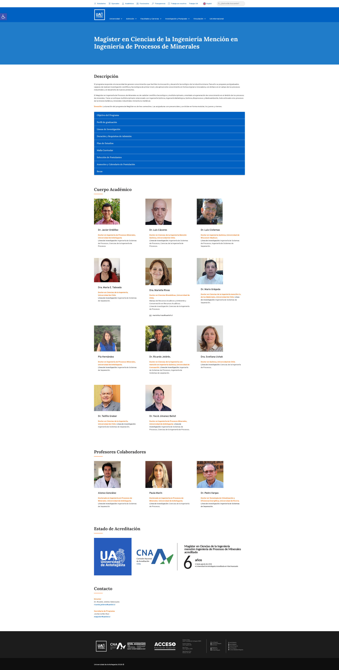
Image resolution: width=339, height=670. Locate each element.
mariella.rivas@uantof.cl (163, 315)
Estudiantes (101, 4)
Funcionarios (144, 4)
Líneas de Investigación (108, 129)
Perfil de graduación (107, 122)
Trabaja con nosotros (178, 4)
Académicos (129, 4)
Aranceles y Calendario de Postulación (116, 164)
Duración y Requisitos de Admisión (114, 136)
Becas (99, 171)
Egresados (115, 4)
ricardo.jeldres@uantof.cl (104, 605)
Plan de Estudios (105, 143)
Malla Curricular (105, 150)
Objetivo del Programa (108, 115)
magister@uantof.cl (102, 617)
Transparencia (160, 4)
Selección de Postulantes (109, 157)
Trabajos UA (193, 4)
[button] (3, 16)
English (209, 4)
